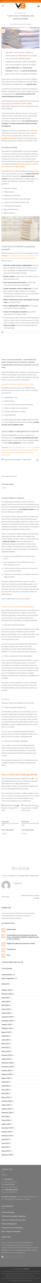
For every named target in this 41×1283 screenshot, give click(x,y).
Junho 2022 (5, 1086)
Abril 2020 (5, 1116)
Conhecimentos (6, 974)
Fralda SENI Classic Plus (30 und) (9, 824)
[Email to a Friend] (24, 868)
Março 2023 (5, 1051)
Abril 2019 (5, 1147)
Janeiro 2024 (5, 1013)
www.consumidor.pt (25, 1280)
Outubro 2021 (6, 1109)
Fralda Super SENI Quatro (9, 476)
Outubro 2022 (6, 1070)
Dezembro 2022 (7, 1063)
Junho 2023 (5, 1040)
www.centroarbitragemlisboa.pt (12, 1278)
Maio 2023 (5, 1043)
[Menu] (2, 6)
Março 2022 (5, 1097)
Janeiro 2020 (5, 1124)
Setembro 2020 (6, 1112)
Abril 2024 (5, 1005)
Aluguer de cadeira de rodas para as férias (21, 943)
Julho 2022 (5, 1082)
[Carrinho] (39, 6)
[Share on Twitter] (20, 868)
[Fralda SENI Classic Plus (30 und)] (10, 810)
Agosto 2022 (5, 1078)
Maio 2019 (5, 1143)
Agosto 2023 (5, 1032)
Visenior (28, 24)
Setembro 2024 (6, 994)
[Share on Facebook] (17, 868)
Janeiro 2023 (5, 1059)
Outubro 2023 (6, 1024)
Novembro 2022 (7, 1066)
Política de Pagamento (9, 1224)
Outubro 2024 (6, 990)
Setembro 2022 (6, 1074)
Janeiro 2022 (5, 1105)
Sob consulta (10, 484)
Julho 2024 (5, 998)
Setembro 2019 (6, 1135)
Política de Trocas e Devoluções (12, 1228)
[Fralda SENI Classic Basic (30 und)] (30, 809)
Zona (8, 955)
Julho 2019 (5, 1139)
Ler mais (4, 487)
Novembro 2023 (7, 1021)
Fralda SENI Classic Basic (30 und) (30, 824)
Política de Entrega (7, 1212)
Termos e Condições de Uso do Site (13, 1220)
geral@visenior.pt (12, 1189)
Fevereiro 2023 (6, 1055)
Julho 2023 (5, 1036)
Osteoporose (11, 949)
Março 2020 (5, 1120)
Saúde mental (11, 929)
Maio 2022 (5, 1090)
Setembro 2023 (6, 1028)
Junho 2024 (5, 1001)
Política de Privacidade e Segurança (13, 1216)
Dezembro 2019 (7, 1128)
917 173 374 (10, 1184)
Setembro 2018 (6, 1155)
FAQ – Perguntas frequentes (11, 1231)
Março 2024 (5, 1009)
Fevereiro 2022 (6, 1101)
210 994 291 (8, 1179)
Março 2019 (5, 1151)
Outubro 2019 (6, 1132)
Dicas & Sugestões (20, 13)
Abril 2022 (5, 1093)
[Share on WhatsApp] (13, 868)
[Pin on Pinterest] (27, 868)
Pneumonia (5, 897)
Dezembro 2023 (7, 1017)
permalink (35, 875)
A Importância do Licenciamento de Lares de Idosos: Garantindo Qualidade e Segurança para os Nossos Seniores (23, 937)
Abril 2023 (5, 1047)
